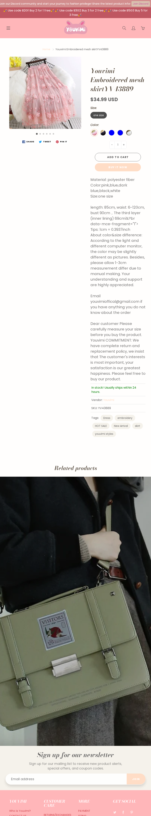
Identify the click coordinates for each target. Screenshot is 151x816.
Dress (106, 418)
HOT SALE (101, 426)
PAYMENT (84, 811)
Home (46, 49)
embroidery (124, 418)
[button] (37, 134)
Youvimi (108, 400)
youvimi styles (104, 434)
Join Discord (140, 4)
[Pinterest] (132, 812)
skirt (137, 426)
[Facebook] (123, 812)
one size (98, 115)
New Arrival (121, 426)
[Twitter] (115, 812)
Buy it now (117, 167)
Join (136, 779)
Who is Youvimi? (20, 811)
